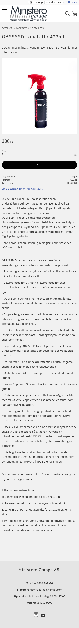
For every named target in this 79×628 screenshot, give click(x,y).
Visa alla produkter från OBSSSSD (22, 189)
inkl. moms (71, 2)
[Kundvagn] (74, 13)
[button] (5, 9)
